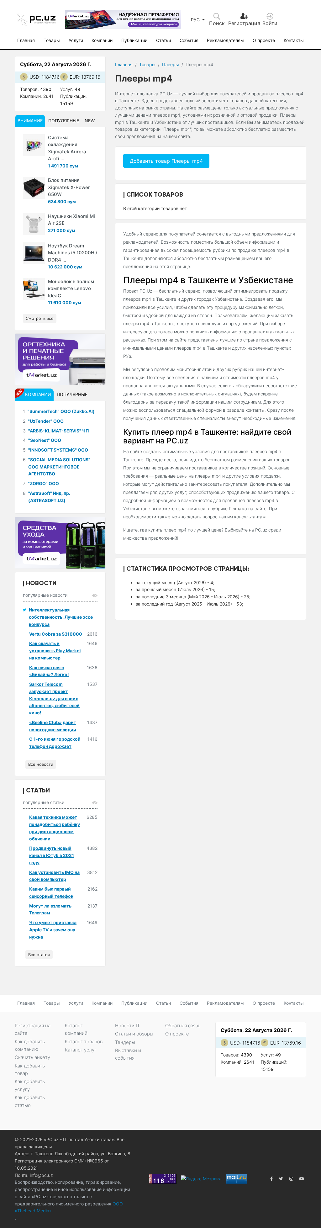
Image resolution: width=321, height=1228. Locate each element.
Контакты (294, 40)
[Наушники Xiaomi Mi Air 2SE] (34, 224)
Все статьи (39, 954)
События (189, 40)
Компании (102, 40)
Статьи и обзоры (134, 1034)
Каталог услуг (81, 1050)
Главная (26, 40)
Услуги (76, 40)
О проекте (264, 40)
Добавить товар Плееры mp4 (166, 161)
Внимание (30, 120)
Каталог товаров (84, 1042)
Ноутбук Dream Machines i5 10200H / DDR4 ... (72, 253)
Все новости (40, 764)
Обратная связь (182, 1026)
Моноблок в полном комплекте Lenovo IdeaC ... (71, 288)
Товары (52, 40)
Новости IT (127, 1026)
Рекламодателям (225, 40)
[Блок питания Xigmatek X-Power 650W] (34, 188)
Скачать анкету (32, 1057)
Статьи (163, 40)
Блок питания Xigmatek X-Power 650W (69, 187)
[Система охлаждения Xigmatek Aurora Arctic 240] (34, 145)
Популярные (63, 120)
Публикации (134, 40)
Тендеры (125, 1042)
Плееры (170, 64)
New (90, 120)
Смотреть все (40, 318)
